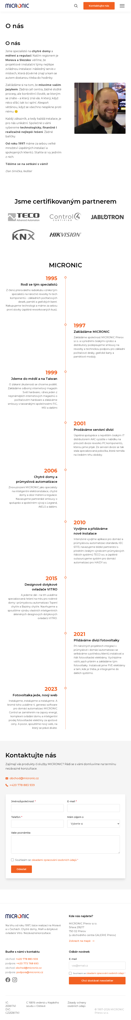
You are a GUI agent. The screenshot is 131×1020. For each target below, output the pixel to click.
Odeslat (21, 869)
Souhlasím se (46, 860)
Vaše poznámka (20, 832)
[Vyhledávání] (75, 5)
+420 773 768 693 (27, 963)
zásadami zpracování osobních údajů (54, 860)
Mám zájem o (75, 817)
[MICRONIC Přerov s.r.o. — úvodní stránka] (17, 916)
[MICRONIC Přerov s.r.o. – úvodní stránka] (17, 6)
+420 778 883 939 (27, 959)
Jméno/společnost (23, 801)
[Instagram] (14, 979)
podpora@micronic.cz (29, 972)
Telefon (16, 817)
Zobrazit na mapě (80, 940)
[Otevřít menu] (122, 5)
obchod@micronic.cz (29, 967)
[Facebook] (7, 979)
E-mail (72, 801)
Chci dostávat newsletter (97, 980)
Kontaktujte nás (99, 5)
